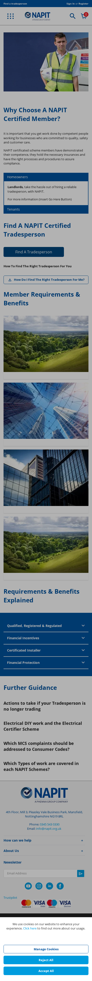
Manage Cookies (46, 949)
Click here (30, 928)
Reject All (46, 960)
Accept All (46, 971)
